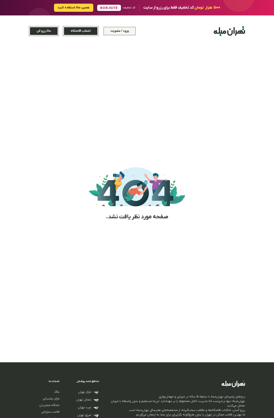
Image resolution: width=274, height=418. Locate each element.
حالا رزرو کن (44, 31)
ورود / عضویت (119, 31)
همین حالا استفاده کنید (73, 8)
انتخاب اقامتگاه (81, 31)
